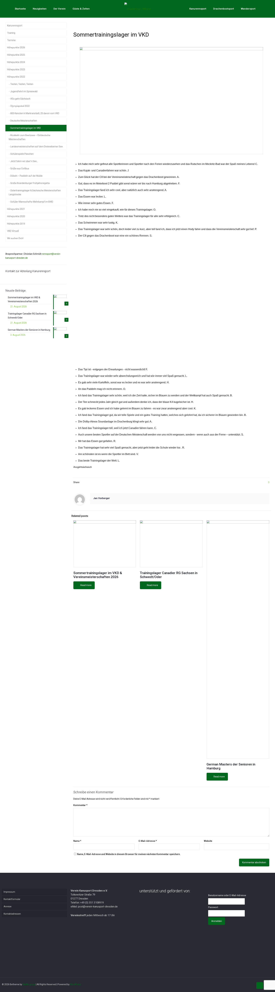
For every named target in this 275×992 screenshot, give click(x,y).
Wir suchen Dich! (15, 238)
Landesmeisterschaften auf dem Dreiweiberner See (36, 146)
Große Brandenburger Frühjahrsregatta (30, 183)
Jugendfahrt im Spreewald (23, 91)
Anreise (7, 906)
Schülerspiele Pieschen (22, 154)
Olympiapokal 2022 (20, 106)
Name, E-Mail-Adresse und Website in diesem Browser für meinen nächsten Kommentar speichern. (128, 854)
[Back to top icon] (259, 985)
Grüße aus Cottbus (19, 168)
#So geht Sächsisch (20, 98)
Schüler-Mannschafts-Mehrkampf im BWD (31, 201)
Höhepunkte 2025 (16, 55)
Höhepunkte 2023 (16, 69)
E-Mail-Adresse (148, 841)
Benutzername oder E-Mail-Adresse (227, 895)
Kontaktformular (12, 899)
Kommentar (80, 805)
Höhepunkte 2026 (16, 47)
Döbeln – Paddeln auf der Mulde (26, 176)
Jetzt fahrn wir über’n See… (24, 161)
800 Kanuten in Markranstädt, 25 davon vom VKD (34, 113)
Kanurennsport (14, 25)
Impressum (9, 892)
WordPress (75, 984)
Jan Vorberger (101, 498)
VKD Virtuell (13, 231)
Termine (11, 40)
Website (208, 841)
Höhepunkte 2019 (16, 223)
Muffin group (29, 984)
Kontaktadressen (12, 914)
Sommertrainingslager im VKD (25, 128)
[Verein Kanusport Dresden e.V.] (138, 8)
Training (11, 33)
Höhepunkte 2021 (16, 209)
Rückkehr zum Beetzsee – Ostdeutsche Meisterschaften (29, 137)
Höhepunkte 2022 (16, 77)
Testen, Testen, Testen (21, 84)
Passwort (213, 907)
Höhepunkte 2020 (16, 216)
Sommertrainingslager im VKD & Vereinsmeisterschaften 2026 (97, 575)
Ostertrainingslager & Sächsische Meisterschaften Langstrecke (35, 192)
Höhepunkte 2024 (16, 62)
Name (77, 841)
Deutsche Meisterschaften (23, 120)
